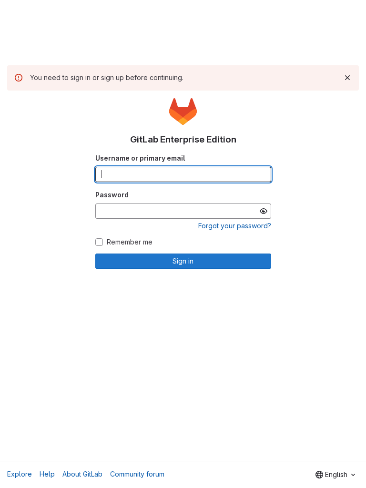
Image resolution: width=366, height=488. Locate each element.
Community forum (137, 474)
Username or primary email (140, 158)
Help (47, 474)
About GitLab (82, 474)
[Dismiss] (347, 77)
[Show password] (263, 211)
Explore (19, 474)
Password (112, 195)
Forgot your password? (234, 226)
